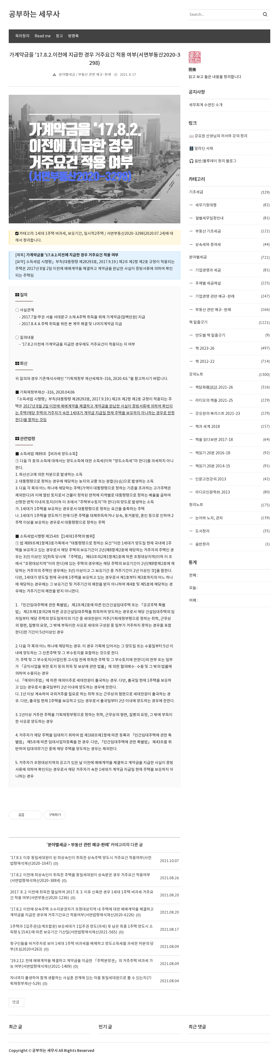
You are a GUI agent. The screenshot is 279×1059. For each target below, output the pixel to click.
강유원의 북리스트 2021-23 (232, 413)
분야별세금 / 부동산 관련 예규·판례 (85, 75)
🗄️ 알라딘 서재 (201, 149)
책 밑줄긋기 (229, 322)
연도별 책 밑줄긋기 (232, 335)
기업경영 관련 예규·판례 (232, 296)
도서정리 (232, 531)
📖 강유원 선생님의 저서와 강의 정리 (218, 136)
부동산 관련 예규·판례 (90, 844)
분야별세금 (57, 844)
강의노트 (229, 374)
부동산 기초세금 (232, 231)
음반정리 (232, 544)
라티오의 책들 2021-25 (232, 400)
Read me (43, 36)
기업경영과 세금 (232, 270)
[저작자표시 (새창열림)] (68, 815)
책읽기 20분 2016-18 (232, 452)
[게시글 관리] (36, 815)
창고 (59, 36)
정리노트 (229, 505)
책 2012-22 (232, 361)
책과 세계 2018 (232, 426)
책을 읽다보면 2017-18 (232, 439)
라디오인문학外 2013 (232, 492)
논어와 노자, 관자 (232, 518)
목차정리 (22, 36)
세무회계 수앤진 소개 (206, 105)
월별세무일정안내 (232, 218)
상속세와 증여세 (232, 244)
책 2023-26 (232, 348)
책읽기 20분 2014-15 (232, 465)
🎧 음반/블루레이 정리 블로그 (212, 161)
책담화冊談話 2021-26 (232, 387)
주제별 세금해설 (232, 283)
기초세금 (229, 192)
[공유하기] (29, 815)
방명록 (73, 36)
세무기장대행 (232, 205)
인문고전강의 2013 (232, 479)
